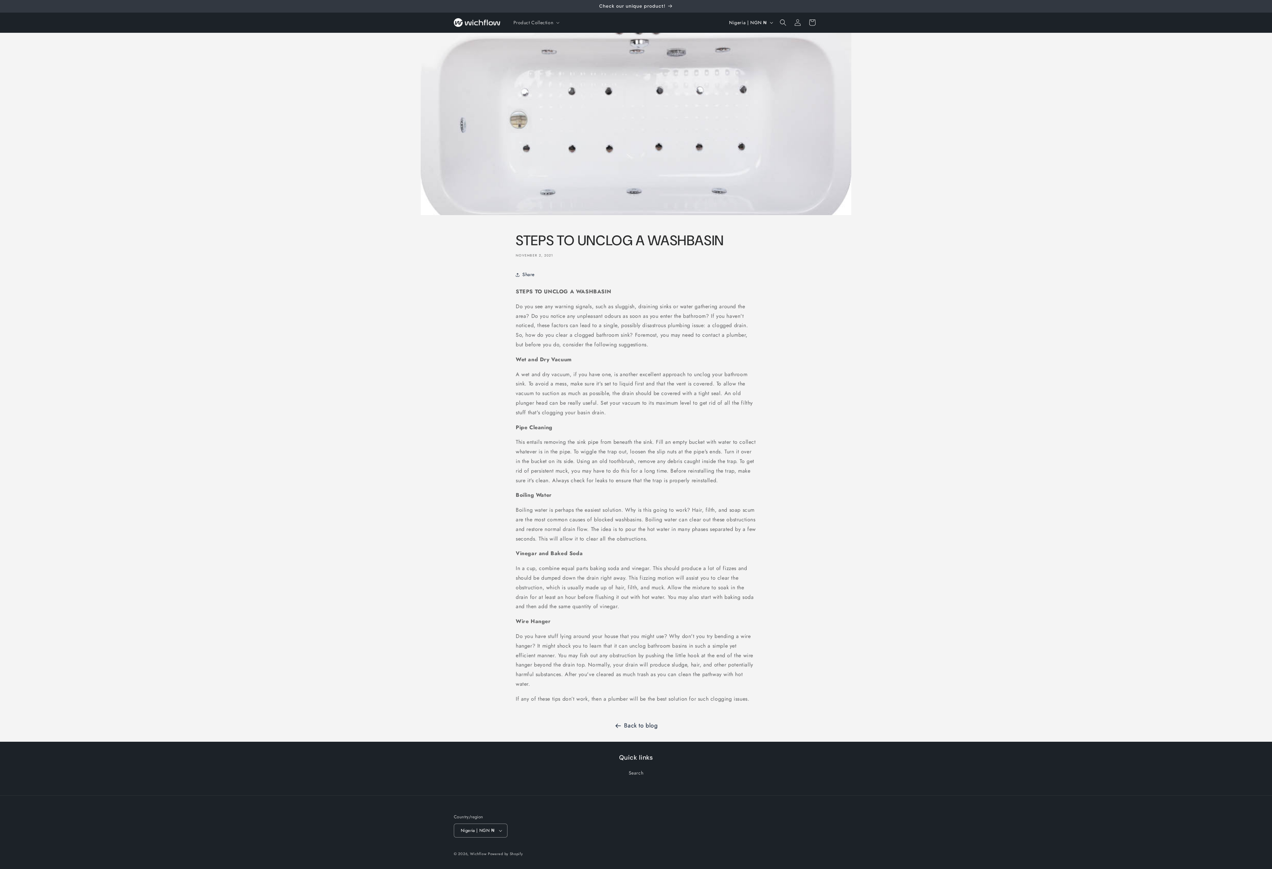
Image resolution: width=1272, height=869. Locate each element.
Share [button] (528, 274)
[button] (535, 22)
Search (636, 773)
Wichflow (478, 853)
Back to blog (641, 725)
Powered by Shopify (505, 853)
